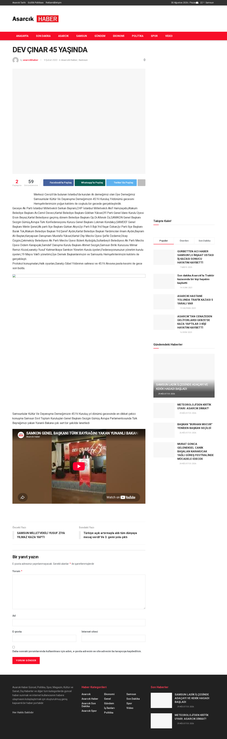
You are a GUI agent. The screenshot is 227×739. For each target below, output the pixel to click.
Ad (14, 615)
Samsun (81, 36)
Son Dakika (43, 36)
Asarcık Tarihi (19, 2)
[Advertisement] (150, 18)
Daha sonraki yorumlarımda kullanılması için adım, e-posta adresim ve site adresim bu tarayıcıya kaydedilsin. (77, 651)
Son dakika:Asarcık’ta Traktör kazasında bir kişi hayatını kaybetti (195, 279)
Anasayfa (22, 36)
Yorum (17, 571)
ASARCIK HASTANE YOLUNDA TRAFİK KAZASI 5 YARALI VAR (195, 299)
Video (169, 36)
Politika (137, 36)
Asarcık (63, 36)
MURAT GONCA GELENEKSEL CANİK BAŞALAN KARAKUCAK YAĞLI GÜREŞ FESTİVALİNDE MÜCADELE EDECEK (195, 451)
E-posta (17, 631)
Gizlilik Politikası (36, 2)
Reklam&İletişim (54, 2)
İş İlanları (109, 708)
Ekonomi (118, 36)
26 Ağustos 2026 (187, 433)
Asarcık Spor (89, 710)
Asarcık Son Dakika (89, 705)
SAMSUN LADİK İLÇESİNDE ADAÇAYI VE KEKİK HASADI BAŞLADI (192, 698)
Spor (154, 36)
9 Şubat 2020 (50, 60)
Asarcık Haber (69, 60)
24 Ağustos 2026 (187, 463)
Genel (107, 698)
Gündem (100, 36)
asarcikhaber (30, 60)
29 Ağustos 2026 (166, 394)
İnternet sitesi (90, 631)
